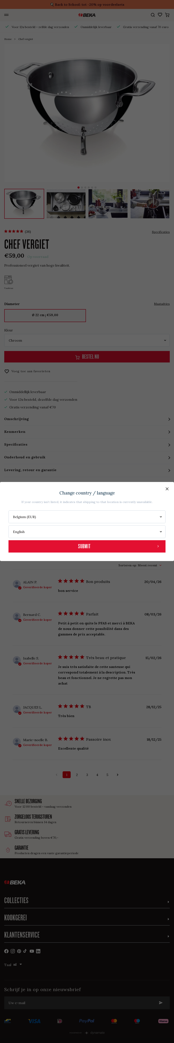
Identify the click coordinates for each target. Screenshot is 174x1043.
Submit (84, 546)
